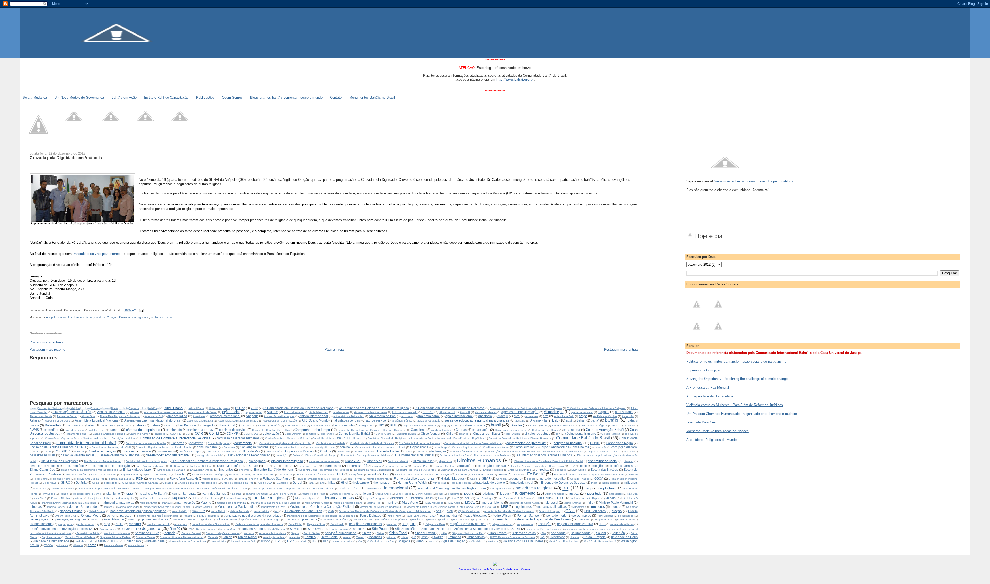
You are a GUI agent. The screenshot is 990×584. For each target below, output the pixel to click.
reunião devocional (43, 528)
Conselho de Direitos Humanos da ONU (58, 447)
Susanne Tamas (145, 537)
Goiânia (81, 482)
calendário (51, 429)
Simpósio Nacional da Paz (468, 533)
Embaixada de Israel (137, 469)
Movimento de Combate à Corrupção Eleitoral (322, 506)
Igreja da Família (461, 482)
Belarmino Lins (319, 425)
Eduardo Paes (420, 466)
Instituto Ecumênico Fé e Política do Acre (222, 488)
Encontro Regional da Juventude (416, 469)
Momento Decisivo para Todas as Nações (717, 431)
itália (174, 493)
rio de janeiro (148, 528)
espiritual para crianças (156, 474)
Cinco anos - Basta (486, 433)
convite (345, 447)
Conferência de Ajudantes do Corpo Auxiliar (285, 443)
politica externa (226, 519)
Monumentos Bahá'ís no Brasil (372, 97)
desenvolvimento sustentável (167, 455)
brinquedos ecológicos (594, 425)
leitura (197, 498)
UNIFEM (101, 541)
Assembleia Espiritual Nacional (97, 420)
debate (421, 451)
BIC (381, 425)
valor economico (342, 541)
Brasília (516, 425)
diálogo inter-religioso (287, 461)
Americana (199, 416)
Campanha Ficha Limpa (312, 430)
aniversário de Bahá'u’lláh (348, 416)
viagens (404, 541)
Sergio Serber (311, 533)
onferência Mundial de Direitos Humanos (509, 511)
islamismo (113, 493)
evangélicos (356, 474)
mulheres (598, 507)
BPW (454, 425)
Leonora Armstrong (235, 498)
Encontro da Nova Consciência (372, 469)
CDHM (214, 433)
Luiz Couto (544, 498)
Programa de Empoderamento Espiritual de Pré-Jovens (529, 519)
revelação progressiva (77, 528)
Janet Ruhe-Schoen (285, 493)
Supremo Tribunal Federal (115, 537)
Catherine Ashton (139, 433)
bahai (90, 425)
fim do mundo (157, 478)
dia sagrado (257, 461)
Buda (615, 425)
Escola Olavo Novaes (103, 474)
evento (373, 474)
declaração (438, 451)
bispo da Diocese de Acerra (419, 425)
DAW (409, 451)
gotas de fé (111, 482)
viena (432, 541)
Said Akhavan (276, 529)
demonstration (574, 451)
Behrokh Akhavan (295, 425)
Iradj (588, 488)
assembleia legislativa (200, 420)
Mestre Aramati (572, 502)
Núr (276, 511)
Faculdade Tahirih (482, 474)
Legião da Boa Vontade (153, 498)
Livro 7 (455, 498)
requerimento (525, 524)
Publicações (205, 97)
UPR (290, 541)
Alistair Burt (88, 416)
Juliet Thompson (555, 493)
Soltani (601, 533)
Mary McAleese (434, 502)
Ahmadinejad (553, 412)
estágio (219, 474)
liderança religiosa (306, 498)
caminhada (174, 429)
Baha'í (580, 420)
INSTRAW (373, 488)
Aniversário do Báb (382, 416)
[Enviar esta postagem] (141, 310)
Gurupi (297, 482)
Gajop (473, 478)
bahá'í (595, 420)
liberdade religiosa (269, 498)
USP (325, 541)
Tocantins (375, 537)
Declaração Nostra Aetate (466, 451)
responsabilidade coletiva (575, 524)
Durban (253, 465)
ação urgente (254, 412)
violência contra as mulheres (523, 541)
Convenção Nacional (254, 447)
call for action (97, 429)
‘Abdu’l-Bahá (196, 408)
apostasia (485, 416)
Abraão (134, 412)
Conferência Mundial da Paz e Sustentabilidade (473, 443)
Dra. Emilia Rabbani (200, 466)
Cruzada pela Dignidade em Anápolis (66, 157)
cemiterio (311, 433)
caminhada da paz (200, 429)
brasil (496, 425)
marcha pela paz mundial (231, 502)
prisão (431, 519)
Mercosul (551, 502)
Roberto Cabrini (205, 529)
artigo (583, 416)
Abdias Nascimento (111, 412)
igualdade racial (521, 482)
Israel (129, 493)
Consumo (229, 447)
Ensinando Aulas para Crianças (459, 469)
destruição (282, 455)
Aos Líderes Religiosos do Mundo (711, 440)
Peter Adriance (113, 519)
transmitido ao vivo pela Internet (97, 254)
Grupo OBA (265, 482)
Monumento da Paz (273, 506)
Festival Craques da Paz (89, 478)
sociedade (558, 533)
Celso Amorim (293, 433)
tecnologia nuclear (274, 537)
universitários (218, 541)
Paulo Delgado (370, 515)
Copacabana (419, 447)
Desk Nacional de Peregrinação (247, 455)
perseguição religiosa (70, 519)
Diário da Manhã (398, 461)
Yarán (92, 545)
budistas (629, 425)
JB (356, 493)
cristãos (146, 451)
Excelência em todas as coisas (413, 474)
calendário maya (75, 429)
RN (190, 529)
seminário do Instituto (117, 533)
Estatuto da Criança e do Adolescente (251, 474)
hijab (331, 482)
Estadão (180, 474)
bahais (139, 425)
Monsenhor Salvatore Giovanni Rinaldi (167, 506)
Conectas (177, 443)
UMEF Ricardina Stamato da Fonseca (512, 537)
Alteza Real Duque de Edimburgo (120, 416)
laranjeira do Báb (98, 498)
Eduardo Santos (443, 466)
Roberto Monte (228, 529)
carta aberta (571, 429)
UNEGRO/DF (557, 537)
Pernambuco (625, 515)
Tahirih (227, 537)
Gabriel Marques (453, 478)
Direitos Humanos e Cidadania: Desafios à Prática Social (548, 461)
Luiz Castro (525, 498)
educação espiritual (492, 465)
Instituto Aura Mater (62, 488)
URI (314, 541)
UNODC (265, 541)
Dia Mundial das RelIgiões (59, 461)
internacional (396, 488)
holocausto (361, 482)
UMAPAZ (437, 537)
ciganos (463, 433)
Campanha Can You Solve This (271, 429)
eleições (598, 465)
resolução (544, 524)
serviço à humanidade (341, 533)
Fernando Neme (61, 478)
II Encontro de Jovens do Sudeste (562, 482)
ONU (570, 511)
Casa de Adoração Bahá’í (605, 430)
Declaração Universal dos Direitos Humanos (512, 451)
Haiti (321, 482)
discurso (628, 461)
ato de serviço (376, 420)
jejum (367, 493)
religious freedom (502, 524)
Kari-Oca (632, 493)
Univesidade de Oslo (243, 541)
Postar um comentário (46, 342)
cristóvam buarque (190, 451)
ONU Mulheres (595, 511)
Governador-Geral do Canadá (140, 482)
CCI (188, 433)
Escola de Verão (76, 474)
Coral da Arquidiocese (465, 447)
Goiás (95, 482)
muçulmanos (523, 506)
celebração (271, 433)
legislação (179, 498)
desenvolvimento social (77, 455)
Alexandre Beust (67, 416)
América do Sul (153, 416)
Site (543, 533)
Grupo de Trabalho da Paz (237, 482)
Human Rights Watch (412, 482)
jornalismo (453, 493)
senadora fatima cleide (272, 533)
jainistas (236, 493)
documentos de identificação (110, 465)
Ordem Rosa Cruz (65, 515)
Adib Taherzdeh (318, 412)
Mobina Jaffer (55, 506)
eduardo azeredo (396, 466)
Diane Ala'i (353, 461)
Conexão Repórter (219, 443)
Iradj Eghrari (606, 488)
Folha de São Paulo (277, 478)
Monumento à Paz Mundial (236, 506)
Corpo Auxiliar (524, 447)
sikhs (444, 533)
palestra (125, 515)
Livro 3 (442, 498)
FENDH (633, 474)
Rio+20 (175, 529)
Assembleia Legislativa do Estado (238, 420)
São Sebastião (405, 528)
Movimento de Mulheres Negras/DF (381, 506)
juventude (594, 493)
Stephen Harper (51, 537)
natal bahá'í (179, 511)
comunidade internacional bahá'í (86, 443)
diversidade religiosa (44, 465)
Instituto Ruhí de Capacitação (166, 97)
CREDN (79, 451)
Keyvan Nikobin (60, 498)
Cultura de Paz (249, 451)
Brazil (543, 425)
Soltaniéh (618, 533)
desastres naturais (42, 455)
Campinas (418, 429)
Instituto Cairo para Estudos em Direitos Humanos (163, 488)
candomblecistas (441, 429)
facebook (461, 474)
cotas (48, 451)
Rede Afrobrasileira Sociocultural (211, 524)
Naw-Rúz (198, 511)
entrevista (542, 469)
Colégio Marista (610, 433)
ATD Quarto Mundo (315, 420)
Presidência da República (391, 519)
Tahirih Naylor (247, 537)
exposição (443, 474)
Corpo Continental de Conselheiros (564, 447)
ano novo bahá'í (428, 416)
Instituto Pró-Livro (323, 488)
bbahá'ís (275, 425)
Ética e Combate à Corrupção (314, 474)
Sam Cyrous (316, 528)
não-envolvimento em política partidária (138, 511)
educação (465, 465)
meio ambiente (492, 502)
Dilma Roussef (423, 461)
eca (276, 466)
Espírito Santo (129, 474)
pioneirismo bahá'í (155, 519)
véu (360, 541)
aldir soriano (624, 412)
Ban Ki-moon (186, 425)
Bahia (169, 425)
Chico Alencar (430, 433)
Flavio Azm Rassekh (184, 478)
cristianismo (165, 451)
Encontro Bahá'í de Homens (274, 469)
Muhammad (579, 506)
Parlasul (187, 515)
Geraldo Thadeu (580, 478)
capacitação (480, 429)
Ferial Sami (40, 478)
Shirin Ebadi (398, 533)
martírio (391, 502)
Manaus (167, 502)
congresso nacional (568, 443)
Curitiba (325, 451)
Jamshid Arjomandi (257, 493)
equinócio (561, 469)
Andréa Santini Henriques (279, 416)
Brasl (533, 425)
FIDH (139, 478)
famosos (518, 474)
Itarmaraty (189, 493)
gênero (531, 478)
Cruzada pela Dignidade (134, 317)
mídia (589, 502)
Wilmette (78, 545)
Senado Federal (191, 533)
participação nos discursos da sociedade (253, 515)
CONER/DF (196, 443)
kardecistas (616, 493)
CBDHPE (175, 433)
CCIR (199, 433)
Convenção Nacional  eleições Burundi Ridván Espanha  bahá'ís (95, 408)
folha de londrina (248, 478)
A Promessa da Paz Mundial (707, 387)
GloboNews (49, 482)
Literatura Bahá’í (421, 498)
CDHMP (232, 433)
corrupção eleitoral (624, 447)
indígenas (631, 482)
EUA (340, 474)
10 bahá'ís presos (219, 408)
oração (617, 511)
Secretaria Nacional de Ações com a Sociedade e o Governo (463, 528)
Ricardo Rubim (107, 529)
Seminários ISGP (147, 533)
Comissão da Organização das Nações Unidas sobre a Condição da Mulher (90, 438)
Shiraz (366, 533)
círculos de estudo (537, 433)
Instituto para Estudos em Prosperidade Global (280, 488)
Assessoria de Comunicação (280, 420)
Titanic (360, 537)
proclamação (460, 519)
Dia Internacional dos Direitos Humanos (544, 455)
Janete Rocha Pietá (313, 493)
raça (107, 524)
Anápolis (51, 317)
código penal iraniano (580, 433)
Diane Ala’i (374, 461)
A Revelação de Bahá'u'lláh (71, 412)
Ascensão (628, 416)
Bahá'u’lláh (74, 425)
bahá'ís (611, 420)
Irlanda (64, 493)
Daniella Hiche (388, 451)
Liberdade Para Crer (701, 422)
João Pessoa (403, 493)
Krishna (79, 498)
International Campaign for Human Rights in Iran (451, 488)
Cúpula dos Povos (298, 451)
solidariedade (581, 533)
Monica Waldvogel (128, 506)
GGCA (598, 478)
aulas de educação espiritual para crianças (477, 420)
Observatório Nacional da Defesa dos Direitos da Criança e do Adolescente (385, 511)
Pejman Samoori (528, 515)
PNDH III (178, 519)
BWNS (34, 429)
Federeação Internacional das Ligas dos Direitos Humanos (589, 474)
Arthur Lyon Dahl (564, 416)
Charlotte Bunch (406, 433)
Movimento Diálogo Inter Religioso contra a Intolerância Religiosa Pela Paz (451, 506)
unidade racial (83, 541)
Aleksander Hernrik (41, 416)
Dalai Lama (343, 451)
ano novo (407, 416)
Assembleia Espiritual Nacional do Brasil (153, 420)
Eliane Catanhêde (42, 469)
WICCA (48, 545)
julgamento (525, 493)
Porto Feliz (291, 519)
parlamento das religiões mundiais (157, 515)
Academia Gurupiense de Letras (163, 412)
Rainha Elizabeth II (158, 524)
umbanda (454, 537)
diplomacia (445, 461)
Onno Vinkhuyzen (549, 511)
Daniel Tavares (364, 451)
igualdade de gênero (490, 482)
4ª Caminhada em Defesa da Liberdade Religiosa (374, 408)
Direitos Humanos (479, 460)
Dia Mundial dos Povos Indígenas (146, 461)
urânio (303, 541)
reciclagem (180, 524)
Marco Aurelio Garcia (317, 502)
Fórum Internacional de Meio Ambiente (319, 478)
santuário (359, 528)
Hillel (344, 482)
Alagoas (603, 412)
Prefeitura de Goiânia (335, 519)
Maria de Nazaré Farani (348, 502)
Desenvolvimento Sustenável (120, 455)
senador (249, 533)
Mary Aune (410, 502)
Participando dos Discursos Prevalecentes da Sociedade (321, 515)
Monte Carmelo (204, 506)
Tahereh (213, 537)
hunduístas (439, 482)
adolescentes (341, 412)
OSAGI (111, 515)
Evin (386, 474)
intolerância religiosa (534, 488)
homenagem (383, 482)
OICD (450, 511)
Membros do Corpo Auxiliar (524, 502)
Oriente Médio (91, 515)
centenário (327, 433)
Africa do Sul (447, 412)
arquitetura (531, 416)
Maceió (610, 498)
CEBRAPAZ (251, 433)
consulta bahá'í (207, 447)
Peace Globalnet (475, 515)
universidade (155, 541)
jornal (439, 493)
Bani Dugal (227, 425)
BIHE (393, 425)
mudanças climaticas (552, 506)
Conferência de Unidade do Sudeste (372, 443)
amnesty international (225, 416)
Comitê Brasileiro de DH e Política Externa (337, 438)
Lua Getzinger (484, 498)
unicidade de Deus (624, 537)
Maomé (206, 502)
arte (545, 416)
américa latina (177, 416)
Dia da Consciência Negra (320, 455)
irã (565, 488)
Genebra (501, 478)
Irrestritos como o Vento (87, 493)
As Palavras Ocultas (605, 416)
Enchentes (225, 469)
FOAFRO (227, 478)
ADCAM (272, 412)
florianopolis (210, 478)
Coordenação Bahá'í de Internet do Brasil (380, 447)
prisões (443, 519)
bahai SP (123, 425)
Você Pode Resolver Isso (564, 541)
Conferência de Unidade (330, 443)
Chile (449, 433)
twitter (404, 537)
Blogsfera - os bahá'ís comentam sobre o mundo (286, 97)
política (206, 519)
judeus (505, 493)
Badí (569, 420)
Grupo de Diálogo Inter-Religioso (197, 482)
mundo (616, 506)
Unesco (574, 537)
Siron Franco (497, 533)
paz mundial (448, 515)
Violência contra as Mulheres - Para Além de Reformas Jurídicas (734, 405)
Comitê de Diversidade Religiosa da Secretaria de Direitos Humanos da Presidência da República (426, 438)
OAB (331, 511)
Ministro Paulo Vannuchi (616, 502)
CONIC (595, 443)
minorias (36, 506)
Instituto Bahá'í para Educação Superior (103, 488)
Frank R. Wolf (354, 478)
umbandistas (476, 537)
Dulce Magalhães (229, 465)
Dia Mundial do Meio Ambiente (102, 461)
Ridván (126, 528)
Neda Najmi (218, 511)
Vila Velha (477, 541)
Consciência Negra (619, 443)
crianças (128, 451)
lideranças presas (337, 498)
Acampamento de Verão (202, 412)
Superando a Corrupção (703, 370)
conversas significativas (321, 447)
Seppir (295, 533)
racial (119, 524)
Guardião (282, 482)
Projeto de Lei (603, 519)
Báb (555, 420)
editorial (376, 466)
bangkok (208, 425)
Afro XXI (465, 412)
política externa (251, 519)
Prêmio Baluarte (362, 519)
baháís (155, 425)
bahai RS (107, 425)
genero (517, 478)
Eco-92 (288, 465)
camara (115, 429)
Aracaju (502, 416)
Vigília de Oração (161, 317)
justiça (574, 493)
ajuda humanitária (582, 412)
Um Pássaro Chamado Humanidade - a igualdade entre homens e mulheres (742, 414)
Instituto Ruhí (349, 488)
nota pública (261, 511)
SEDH (516, 528)
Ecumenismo (332, 465)
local (467, 498)
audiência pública (402, 420)
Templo (310, 537)
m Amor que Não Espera (586, 498)
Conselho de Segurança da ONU (111, 447)
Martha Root (374, 502)
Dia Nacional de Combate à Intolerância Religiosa (207, 461)
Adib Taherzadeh (294, 412)
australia (520, 420)
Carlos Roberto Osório (545, 429)
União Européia (594, 537)
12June (240, 408)
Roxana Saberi (252, 528)
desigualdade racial (209, 455)
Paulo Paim (394, 515)
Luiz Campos (505, 498)
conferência (243, 443)
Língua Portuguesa (374, 498)
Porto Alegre (273, 519)
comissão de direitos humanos (238, 438)
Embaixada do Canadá (171, 469)
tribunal (391, 537)
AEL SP (428, 412)
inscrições (40, 488)
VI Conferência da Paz (380, 541)
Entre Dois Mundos (519, 469)
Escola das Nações (604, 469)
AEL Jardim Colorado (404, 412)
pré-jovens (309, 519)
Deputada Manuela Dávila (603, 451)
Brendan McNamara (563, 425)
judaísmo (488, 493)
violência (493, 541)
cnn (558, 433)
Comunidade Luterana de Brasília (146, 443)
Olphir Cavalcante (469, 511)
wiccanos (62, 545)
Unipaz (115, 541)
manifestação (185, 502)
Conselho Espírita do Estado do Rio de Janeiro (164, 447)
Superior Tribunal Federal (80, 537)
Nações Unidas (71, 511)
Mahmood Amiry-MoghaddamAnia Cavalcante (69, 502)
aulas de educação (429, 420)
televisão (294, 537)
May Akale (454, 502)
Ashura (35, 420)
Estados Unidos (201, 474)
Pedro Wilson (501, 515)
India (594, 482)
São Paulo (379, 529)
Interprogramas (501, 488)
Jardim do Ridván (340, 493)
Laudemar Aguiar (124, 498)
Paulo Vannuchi (415, 515)
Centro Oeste (384, 433)
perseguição (39, 519)
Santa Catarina (340, 529)
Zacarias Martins (113, 545)
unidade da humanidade (51, 541)
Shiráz (380, 533)
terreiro (347, 537)
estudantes (285, 474)
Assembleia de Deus (57, 420)
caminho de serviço (232, 429)
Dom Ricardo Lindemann (150, 466)
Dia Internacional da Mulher (414, 455)
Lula (560, 498)
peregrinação (581, 515)
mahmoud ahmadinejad (117, 502)
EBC (266, 466)
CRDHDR (63, 451)
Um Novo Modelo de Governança (79, 97)
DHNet (297, 455)
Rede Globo (295, 524)
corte (37, 451)
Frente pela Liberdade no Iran (415, 478)
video (420, 541)
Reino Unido (337, 524)
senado (169, 533)
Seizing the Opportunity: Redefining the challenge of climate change (737, 379)
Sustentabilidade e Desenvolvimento (181, 537)
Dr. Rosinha (177, 466)
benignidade (366, 425)
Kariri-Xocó (40, 498)
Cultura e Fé (273, 451)
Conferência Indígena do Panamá (419, 443)
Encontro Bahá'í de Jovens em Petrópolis (324, 469)
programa (478, 519)
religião (408, 523)
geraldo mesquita (552, 478)
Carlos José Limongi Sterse (75, 317)
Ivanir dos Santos (214, 493)
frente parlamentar (378, 478)
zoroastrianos (136, 545)
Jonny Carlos (424, 493)
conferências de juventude (526, 443)
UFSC (424, 537)
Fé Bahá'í (536, 474)
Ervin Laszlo (578, 469)
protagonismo (85, 524)
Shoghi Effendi (425, 533)
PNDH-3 (193, 519)
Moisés (108, 506)
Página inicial (334, 349)
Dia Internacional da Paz (454, 455)
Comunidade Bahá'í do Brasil (583, 438)
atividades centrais (347, 420)
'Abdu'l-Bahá (173, 408)
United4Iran (132, 541)
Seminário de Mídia (88, 533)
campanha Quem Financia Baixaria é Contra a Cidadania (372, 429)
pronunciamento (41, 524)
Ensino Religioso (493, 469)
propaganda (65, 524)
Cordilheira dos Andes (496, 447)
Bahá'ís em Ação (124, 97)
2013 (254, 408)
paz (432, 515)
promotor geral (625, 519)
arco (517, 416)
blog (443, 425)
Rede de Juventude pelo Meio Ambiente (259, 524)
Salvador (296, 528)
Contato (336, 97)
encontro (244, 469)
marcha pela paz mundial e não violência (275, 502)
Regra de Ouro (316, 524)
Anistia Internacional (313, 416)
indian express (610, 482)
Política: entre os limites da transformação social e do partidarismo (736, 361)
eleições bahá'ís (621, 465)
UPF (278, 541)
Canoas (461, 429)
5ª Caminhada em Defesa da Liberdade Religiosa (450, 408)
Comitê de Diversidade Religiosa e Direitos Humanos (520, 438)
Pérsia (95, 519)
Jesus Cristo (383, 493)
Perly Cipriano (605, 515)
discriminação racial (602, 461)
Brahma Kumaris (473, 425)
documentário (74, 465)
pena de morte (556, 515)
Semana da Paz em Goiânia (542, 529)
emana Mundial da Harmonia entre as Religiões (89, 469)
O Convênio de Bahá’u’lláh (303, 511)
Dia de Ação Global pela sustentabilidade (366, 455)
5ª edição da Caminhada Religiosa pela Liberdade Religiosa (526, 408)
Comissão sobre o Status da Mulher (286, 438)
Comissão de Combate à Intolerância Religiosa (175, 438)
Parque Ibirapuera (208, 515)
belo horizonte (343, 425)
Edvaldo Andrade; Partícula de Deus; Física (537, 466)
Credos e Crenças (106, 317)
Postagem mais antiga (621, 349)
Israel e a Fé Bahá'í (153, 493)
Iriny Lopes (48, 493)
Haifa (311, 482)
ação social (231, 412)
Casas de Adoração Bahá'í (109, 433)
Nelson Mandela (239, 511)
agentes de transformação (519, 412)
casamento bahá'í (77, 433)
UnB (542, 537)
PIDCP (133, 519)
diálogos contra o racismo (324, 461)
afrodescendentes (486, 412)
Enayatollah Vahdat (201, 469)
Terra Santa (329, 537)
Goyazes (167, 482)
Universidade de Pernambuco (188, 541)
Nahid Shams (97, 511)
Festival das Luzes (120, 478)
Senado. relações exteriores (223, 533)
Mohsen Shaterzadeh (83, 506)
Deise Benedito (552, 451)
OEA (438, 511)
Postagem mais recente (47, 349)
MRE (504, 506)
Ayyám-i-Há (538, 420)
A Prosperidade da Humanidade (709, 396)
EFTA (572, 466)
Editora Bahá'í (356, 465)
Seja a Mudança (35, 97)
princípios (417, 519)
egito (583, 465)
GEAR (486, 478)
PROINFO (584, 519)
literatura (397, 498)
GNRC (65, 482)
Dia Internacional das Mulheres (492, 455)
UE (414, 537)
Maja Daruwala (148, 502)
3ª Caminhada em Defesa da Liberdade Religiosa (298, 408)
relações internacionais (365, 524)
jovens (469, 493)
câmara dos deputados (143, 430)
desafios (629, 451)
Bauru (261, 425)
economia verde (308, 466)
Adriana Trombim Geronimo (370, 412)
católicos (160, 433)
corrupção (601, 447)
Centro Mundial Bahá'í (354, 433)
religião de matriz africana (468, 524)
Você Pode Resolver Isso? (600, 541)
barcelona (247, 425)
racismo (135, 524)
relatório (392, 524)
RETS (602, 524)
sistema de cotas (524, 533)
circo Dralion (512, 433)
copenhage (441, 447)
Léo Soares (212, 498)
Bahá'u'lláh (53, 425)
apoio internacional (459, 416)
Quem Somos (232, 97)
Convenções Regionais (288, 447)
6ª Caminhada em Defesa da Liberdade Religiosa (596, 408)
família (502, 474)
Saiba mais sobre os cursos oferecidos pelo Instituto (753, 181)
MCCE (470, 502)
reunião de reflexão (622, 524)
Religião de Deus (435, 524)
